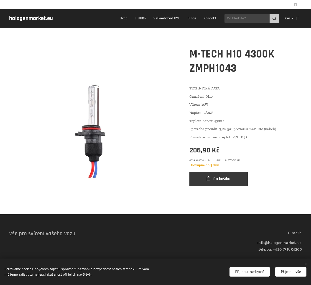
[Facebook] (295, 4)
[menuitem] (125, 18)
